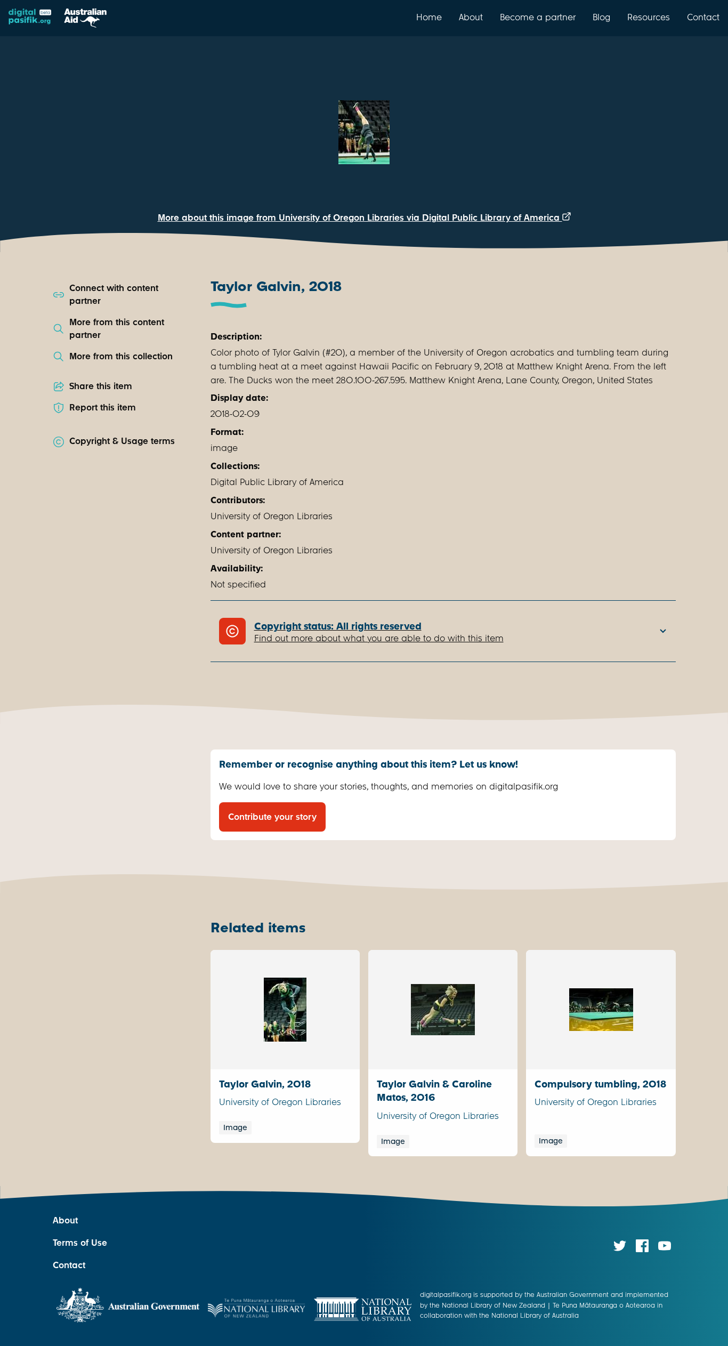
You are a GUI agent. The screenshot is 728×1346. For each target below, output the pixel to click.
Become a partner (538, 17)
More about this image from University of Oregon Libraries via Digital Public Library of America (360, 217)
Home (429, 17)
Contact (703, 17)
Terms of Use (80, 1242)
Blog (601, 17)
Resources (648, 17)
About (471, 17)
